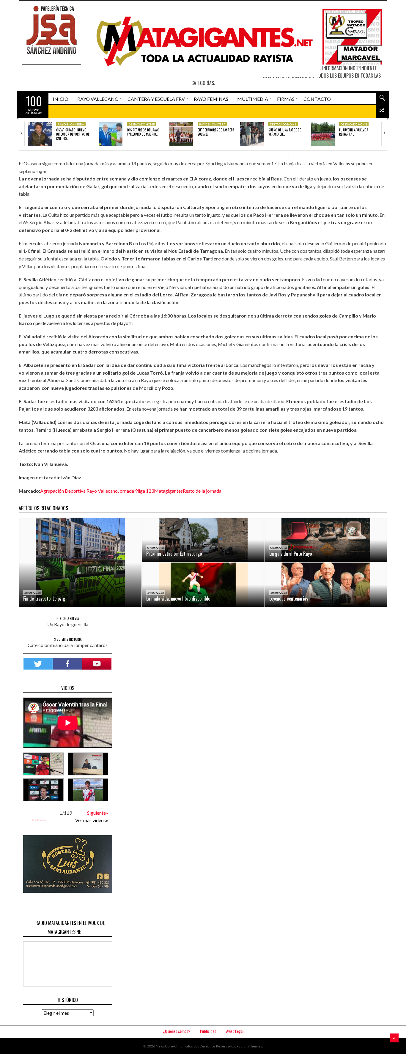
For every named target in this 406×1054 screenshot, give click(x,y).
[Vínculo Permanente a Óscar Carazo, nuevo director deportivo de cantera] (40, 134)
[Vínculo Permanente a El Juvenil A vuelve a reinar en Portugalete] (323, 134)
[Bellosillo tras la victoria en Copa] (88, 789)
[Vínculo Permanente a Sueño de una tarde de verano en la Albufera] (252, 134)
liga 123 (146, 491)
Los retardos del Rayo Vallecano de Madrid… (143, 132)
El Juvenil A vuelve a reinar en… (353, 132)
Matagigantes (168, 491)
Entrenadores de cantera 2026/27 (216, 132)
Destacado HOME (141, 124)
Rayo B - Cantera (71, 124)
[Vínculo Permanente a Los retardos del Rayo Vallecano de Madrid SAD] (110, 134)
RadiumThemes (249, 1046)
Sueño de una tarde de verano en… (284, 132)
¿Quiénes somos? (176, 1031)
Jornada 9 (128, 491)
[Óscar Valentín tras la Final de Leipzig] (43, 764)
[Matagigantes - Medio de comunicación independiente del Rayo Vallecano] (202, 41)
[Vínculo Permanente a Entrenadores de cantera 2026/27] (181, 134)
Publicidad (208, 1031)
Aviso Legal (234, 1031)
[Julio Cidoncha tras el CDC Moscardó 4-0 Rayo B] (88, 764)
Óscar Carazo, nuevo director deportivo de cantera (72, 134)
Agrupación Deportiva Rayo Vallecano (79, 491)
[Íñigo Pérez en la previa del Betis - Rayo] (43, 789)
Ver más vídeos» (91, 820)
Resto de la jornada (202, 491)
